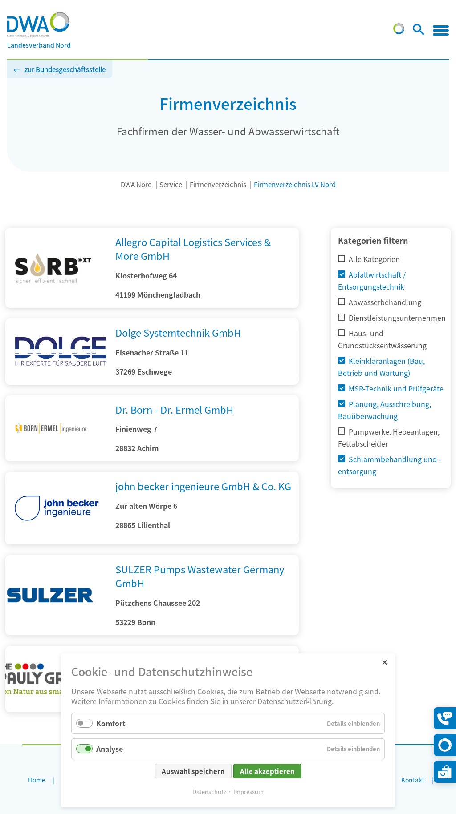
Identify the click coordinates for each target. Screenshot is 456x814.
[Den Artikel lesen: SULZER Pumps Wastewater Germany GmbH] (56, 632)
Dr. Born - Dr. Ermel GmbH (174, 409)
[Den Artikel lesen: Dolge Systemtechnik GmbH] (56, 351)
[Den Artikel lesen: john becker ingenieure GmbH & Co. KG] (56, 541)
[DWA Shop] (445, 772)
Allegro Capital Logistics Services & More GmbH (193, 248)
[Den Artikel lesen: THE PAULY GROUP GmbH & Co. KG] (56, 709)
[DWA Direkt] (445, 745)
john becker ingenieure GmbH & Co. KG (203, 486)
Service (170, 184)
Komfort (111, 723)
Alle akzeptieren (267, 771)
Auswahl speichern (193, 771)
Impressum (248, 791)
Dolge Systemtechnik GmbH (178, 332)
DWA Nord (136, 184)
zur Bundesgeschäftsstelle (65, 69)
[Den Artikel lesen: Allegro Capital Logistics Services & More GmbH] (56, 304)
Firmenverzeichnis (218, 184)
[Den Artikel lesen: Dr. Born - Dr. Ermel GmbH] (56, 458)
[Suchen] (418, 31)
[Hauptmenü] (441, 30)
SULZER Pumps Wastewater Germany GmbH (199, 576)
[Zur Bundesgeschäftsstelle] (398, 31)
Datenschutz (209, 791)
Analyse (109, 748)
